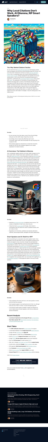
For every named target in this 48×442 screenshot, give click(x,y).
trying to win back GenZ (22, 348)
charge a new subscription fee (33, 255)
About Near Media (16, 434)
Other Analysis (16, 432)
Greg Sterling (12, 18)
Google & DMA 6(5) (22, 2)
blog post (36, 156)
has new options (27, 328)
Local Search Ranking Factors (27, 78)
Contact (15, 435)
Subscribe (43, 2)
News (8, 8)
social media (20, 226)
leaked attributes (35, 330)
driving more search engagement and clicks (16, 162)
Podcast (15, 433)
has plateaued (36, 245)
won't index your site (23, 342)
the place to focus (32, 346)
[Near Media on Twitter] (39, 2)
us (24, 367)
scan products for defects (26, 352)
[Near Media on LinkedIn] (37, 2)
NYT (16, 166)
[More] (27, 2)
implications (19, 332)
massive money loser (24, 246)
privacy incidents (28, 344)
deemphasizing (10, 243)
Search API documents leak (23, 69)
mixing (14, 338)
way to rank (14, 336)
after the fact (34, 334)
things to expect (15, 350)
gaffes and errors (15, 156)
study (11, 80)
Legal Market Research (13, 2)
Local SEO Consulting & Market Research (20, 429)
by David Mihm (35, 317)
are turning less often (19, 222)
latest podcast (16, 355)
